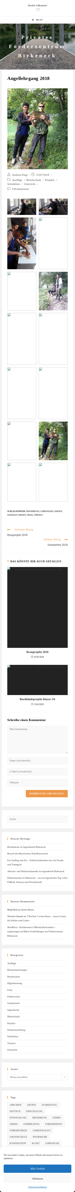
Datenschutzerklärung (37, 1187)
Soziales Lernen (16, 515)
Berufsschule (33, 180)
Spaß (30, 515)
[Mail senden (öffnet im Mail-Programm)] (37, 10)
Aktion (31, 1105)
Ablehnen (37, 1178)
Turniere (11, 1043)
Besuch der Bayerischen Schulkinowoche (27, 853)
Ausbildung (49, 1105)
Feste (9, 990)
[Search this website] (37, 819)
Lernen (58, 511)
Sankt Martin (27, 909)
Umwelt (38, 515)
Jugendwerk (13, 1010)
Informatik (40, 1137)
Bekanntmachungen (17, 969)
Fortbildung (31, 1124)
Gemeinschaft (42, 1130)
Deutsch (15, 1111)
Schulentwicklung (16, 1029)
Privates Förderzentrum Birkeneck (37, 46)
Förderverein (13, 996)
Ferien (14, 1124)
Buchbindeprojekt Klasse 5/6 (37, 699)
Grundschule (13, 1003)
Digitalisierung (14, 983)
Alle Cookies (37, 1168)
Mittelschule (13, 1016)
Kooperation (18, 1143)
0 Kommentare (20, 188)
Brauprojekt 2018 (37, 652)
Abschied (15, 1105)
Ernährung (33, 511)
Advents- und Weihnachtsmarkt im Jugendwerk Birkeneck (35, 871)
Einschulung (34, 1111)
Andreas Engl (19, 174)
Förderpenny (53, 1124)
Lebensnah (47, 511)
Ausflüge (17, 180)
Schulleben (13, 184)
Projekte (49, 180)
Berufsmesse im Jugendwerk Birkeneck (26, 847)
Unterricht (29, 184)
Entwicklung (18, 1117)
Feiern (57, 1117)
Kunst (36, 1143)
